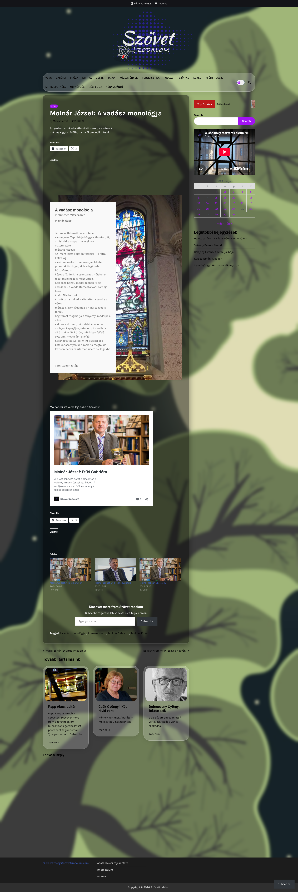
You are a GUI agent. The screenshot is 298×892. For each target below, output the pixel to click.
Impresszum (105, 869)
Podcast (169, 77)
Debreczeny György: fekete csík (164, 709)
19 (251, 203)
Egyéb (197, 77)
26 (250, 208)
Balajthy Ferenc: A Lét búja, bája (214, 252)
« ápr (220, 223)
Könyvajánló (114, 86)
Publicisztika (151, 77)
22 (216, 208)
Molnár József (139, 633)
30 (225, 214)
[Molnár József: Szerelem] (160, 569)
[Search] (249, 82)
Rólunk (101, 876)
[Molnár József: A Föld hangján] (70, 569)
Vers (48, 77)
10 (233, 197)
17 (234, 203)
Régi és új (95, 86)
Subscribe (147, 621)
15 (216, 203)
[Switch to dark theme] (240, 82)
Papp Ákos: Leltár (62, 707)
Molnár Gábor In (118, 633)
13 (198, 203)
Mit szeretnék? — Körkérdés (65, 86)
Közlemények (129, 77)
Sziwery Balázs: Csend (208, 245)
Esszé (100, 77)
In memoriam (96, 633)
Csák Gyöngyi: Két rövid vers (112, 709)
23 (225, 208)
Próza (74, 77)
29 (216, 214)
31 (233, 214)
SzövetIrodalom (160, 887)
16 (225, 203)
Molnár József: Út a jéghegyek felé (113, 582)
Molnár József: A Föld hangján (66, 582)
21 (207, 208)
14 (207, 203)
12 (251, 197)
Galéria (61, 77)
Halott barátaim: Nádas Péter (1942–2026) (220, 238)
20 (198, 208)
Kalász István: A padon (208, 258)
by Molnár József (59, 121)
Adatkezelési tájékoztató (112, 863)
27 (198, 214)
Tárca (111, 77)
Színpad (184, 77)
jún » (229, 223)
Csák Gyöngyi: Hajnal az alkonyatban (217, 265)
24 (233, 208)
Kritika (87, 77)
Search (198, 115)
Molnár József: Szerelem (153, 582)
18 (242, 203)
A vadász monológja (72, 633)
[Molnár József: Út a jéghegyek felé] (115, 569)
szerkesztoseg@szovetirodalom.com (66, 863)
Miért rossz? (214, 77)
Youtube (162, 3)
